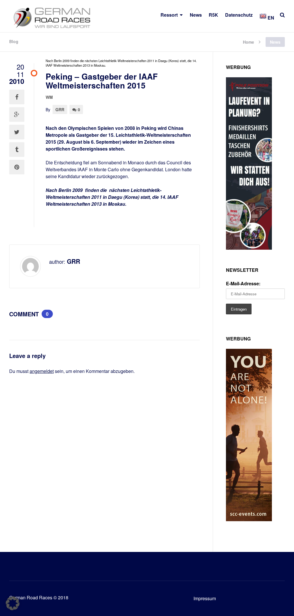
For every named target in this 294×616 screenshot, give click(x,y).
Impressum (205, 598)
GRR (59, 109)
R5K (213, 14)
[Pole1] (249, 248)
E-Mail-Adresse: (243, 283)
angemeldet (42, 371)
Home (248, 41)
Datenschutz (239, 14)
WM (49, 97)
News (196, 14)
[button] (12, 603)
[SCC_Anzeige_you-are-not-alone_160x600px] (249, 519)
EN (270, 17)
